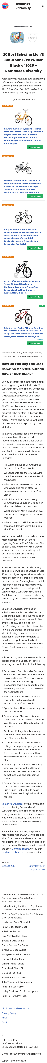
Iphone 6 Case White (13, 940)
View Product (36, 147)
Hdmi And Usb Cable (13, 986)
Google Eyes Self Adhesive (16, 954)
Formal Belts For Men (13, 959)
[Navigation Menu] (42, 6)
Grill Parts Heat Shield (13, 963)
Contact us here (20, 848)
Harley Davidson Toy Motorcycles (20, 991)
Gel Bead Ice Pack (11, 973)
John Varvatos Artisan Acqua (17, 982)
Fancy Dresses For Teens (15, 945)
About (5, 1017)
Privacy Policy (9, 1013)
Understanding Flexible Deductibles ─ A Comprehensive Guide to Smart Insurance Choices (22, 898)
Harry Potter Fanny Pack (14, 996)
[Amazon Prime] (40, 340)
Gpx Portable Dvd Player (14, 936)
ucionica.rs (20, 1060)
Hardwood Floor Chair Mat (16, 922)
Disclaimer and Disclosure (15, 1008)
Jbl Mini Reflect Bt (11, 931)
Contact (6, 1022)
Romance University (12, 803)
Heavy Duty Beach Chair (14, 926)
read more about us (12, 852)
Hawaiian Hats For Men (14, 977)
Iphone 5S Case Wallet (14, 949)
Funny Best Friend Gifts (14, 968)
